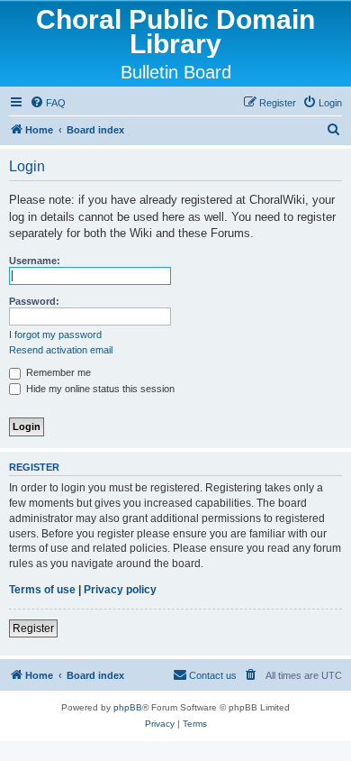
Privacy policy (120, 589)
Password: (34, 301)
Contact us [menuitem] (213, 675)
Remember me (57, 372)
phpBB (127, 707)
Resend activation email (60, 349)
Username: (34, 260)
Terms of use (42, 589)
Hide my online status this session (99, 388)
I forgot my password (55, 334)
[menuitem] (48, 103)
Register (33, 628)
